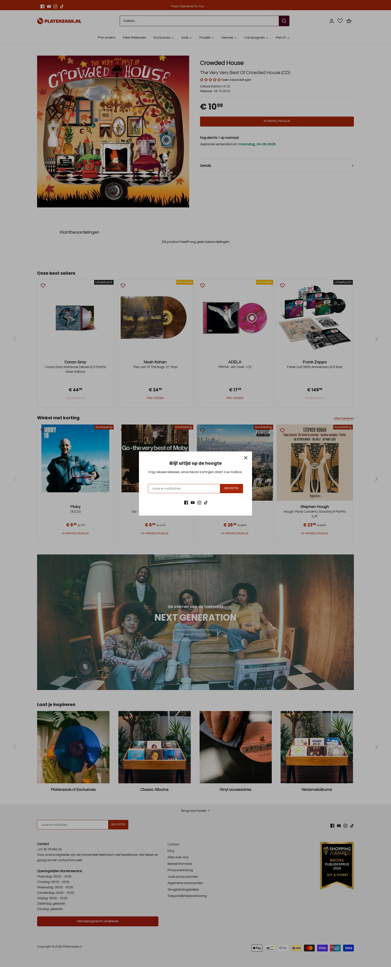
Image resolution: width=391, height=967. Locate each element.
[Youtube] (193, 502)
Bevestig (231, 488)
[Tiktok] (206, 502)
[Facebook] (186, 502)
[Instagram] (199, 502)
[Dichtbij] (246, 458)
